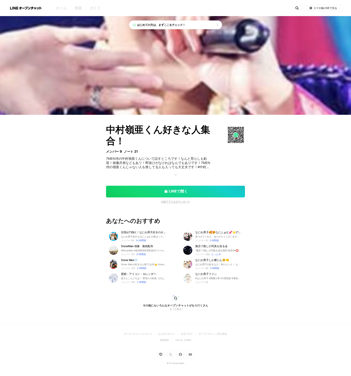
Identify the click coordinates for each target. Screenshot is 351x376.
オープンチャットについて (141, 333)
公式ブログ (190, 333)
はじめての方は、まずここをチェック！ (161, 25)
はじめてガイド (169, 333)
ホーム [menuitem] (61, 8)
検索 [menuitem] (78, 8)
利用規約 (167, 340)
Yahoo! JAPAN (183, 340)
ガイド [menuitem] (95, 8)
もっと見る (176, 308)
